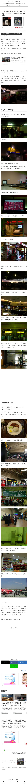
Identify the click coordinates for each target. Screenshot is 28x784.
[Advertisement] (14, 384)
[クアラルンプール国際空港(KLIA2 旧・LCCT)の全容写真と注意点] (6, 59)
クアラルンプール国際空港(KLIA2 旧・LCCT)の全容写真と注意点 (18, 58)
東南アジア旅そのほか (7, 33)
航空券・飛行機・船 (17, 33)
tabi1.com (5, 64)
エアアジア (5, 35)
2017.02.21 (23, 64)
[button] (25, 413)
